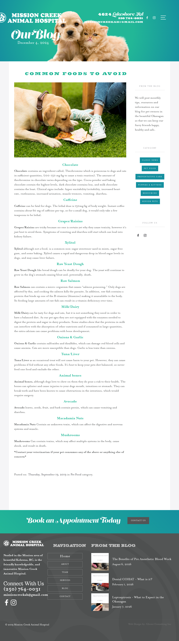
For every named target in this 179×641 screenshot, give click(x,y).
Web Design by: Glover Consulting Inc (149, 624)
